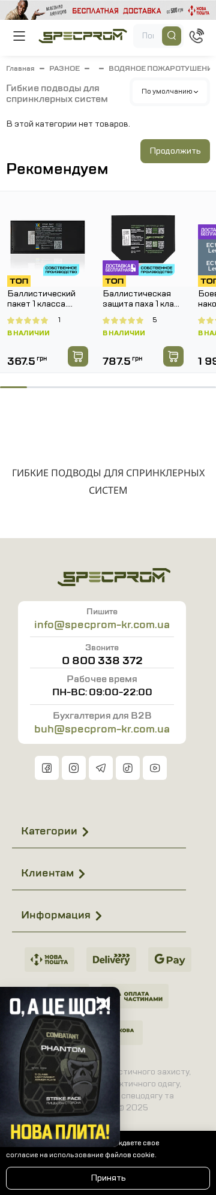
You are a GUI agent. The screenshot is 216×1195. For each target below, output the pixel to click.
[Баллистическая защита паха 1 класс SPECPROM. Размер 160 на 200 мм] (143, 239)
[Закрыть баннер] (103, 1004)
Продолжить (175, 151)
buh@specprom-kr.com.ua (102, 729)
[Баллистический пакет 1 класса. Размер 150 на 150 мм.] (47, 239)
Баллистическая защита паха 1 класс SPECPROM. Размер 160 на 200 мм (143, 299)
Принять (108, 1178)
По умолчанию (168, 91)
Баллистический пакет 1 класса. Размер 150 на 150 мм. (45, 299)
